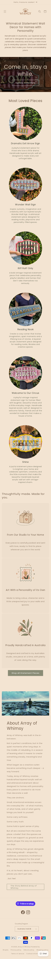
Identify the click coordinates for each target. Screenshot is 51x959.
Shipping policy (42, 950)
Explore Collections (25, 82)
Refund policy (29, 950)
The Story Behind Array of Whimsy (24, 886)
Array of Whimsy (24, 947)
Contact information (34, 954)
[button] (5, 11)
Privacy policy (16, 950)
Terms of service (17, 954)
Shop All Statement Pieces (25, 673)
